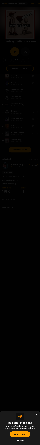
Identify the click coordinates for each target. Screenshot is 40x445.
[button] (20, 222)
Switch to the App (20, 434)
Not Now (20, 440)
